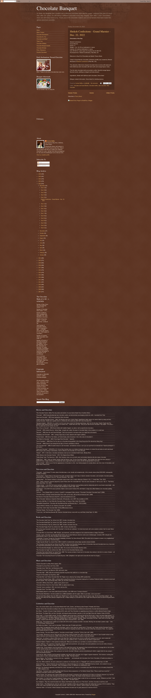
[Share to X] (107, 83)
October (42, 233)
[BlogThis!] (106, 83)
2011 (39, 282)
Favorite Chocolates (42, 52)
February (42, 252)
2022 (39, 183)
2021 (39, 258)
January (42, 255)
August (42, 238)
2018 (39, 265)
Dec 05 (43, 218)
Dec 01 (43, 227)
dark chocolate (102, 85)
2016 (39, 270)
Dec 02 (43, 225)
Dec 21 (43, 203)
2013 (39, 277)
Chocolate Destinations (42, 34)
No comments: (94, 83)
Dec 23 (43, 197)
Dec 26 (43, 192)
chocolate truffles (93, 85)
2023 (39, 181)
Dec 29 (43, 190)
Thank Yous (40, 41)
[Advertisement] (50, 104)
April (41, 247)
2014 (39, 275)
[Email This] (104, 83)
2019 (39, 263)
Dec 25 (43, 195)
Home (91, 93)
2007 (39, 291)
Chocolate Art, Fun (41, 37)
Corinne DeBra (51, 141)
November (42, 231)
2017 (39, 267)
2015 (39, 272)
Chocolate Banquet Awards (43, 45)
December (42, 185)
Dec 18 (43, 211)
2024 (39, 179)
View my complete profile (43, 155)
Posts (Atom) (78, 96)
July (41, 240)
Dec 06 (43, 215)
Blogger (93, 694)
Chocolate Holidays (41, 43)
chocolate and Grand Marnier (81, 85)
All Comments (42, 165)
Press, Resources (41, 50)
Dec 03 (43, 223)
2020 (39, 260)
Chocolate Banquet (57, 8)
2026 (39, 174)
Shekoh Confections (82, 61)
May (41, 245)
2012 (39, 279)
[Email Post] (101, 83)
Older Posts (110, 93)
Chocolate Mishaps (41, 48)
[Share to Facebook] (109, 83)
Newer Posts (72, 93)
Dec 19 (43, 208)
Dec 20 (43, 206)
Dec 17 (43, 213)
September (43, 235)
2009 (39, 287)
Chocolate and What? (42, 39)
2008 (39, 289)
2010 (39, 284)
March (41, 250)
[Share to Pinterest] (111, 83)
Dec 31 (43, 187)
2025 (39, 176)
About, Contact (40, 32)
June (41, 243)
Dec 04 (43, 220)
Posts (40, 162)
